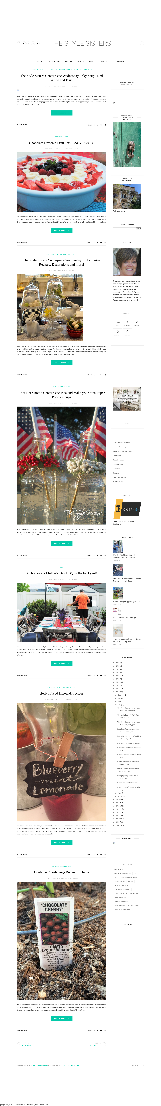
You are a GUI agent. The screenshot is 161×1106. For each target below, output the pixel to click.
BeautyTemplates (40, 1051)
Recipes (68, 61)
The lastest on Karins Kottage (124, 617)
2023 (118, 672)
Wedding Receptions (121, 901)
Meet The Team (53, 61)
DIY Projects (118, 61)
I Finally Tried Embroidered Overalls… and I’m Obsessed (124, 556)
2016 (118, 799)
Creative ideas (118, 460)
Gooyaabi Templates (70, 1051)
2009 (118, 822)
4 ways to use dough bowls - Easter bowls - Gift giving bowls (127, 640)
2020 (118, 682)
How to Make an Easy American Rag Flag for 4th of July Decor (127, 579)
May (119, 705)
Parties (104, 61)
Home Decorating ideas (129, 877)
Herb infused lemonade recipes (61, 679)
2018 (118, 688)
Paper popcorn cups (61, 424)
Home (39, 61)
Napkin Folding (119, 881)
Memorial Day (118, 464)
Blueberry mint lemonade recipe (61, 672)
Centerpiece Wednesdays (122, 873)
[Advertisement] (7, 14)
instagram (117, 335)
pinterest (127, 335)
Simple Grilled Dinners (122, 889)
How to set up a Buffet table (127, 783)
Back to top (137, 1051)
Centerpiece (117, 455)
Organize (116, 469)
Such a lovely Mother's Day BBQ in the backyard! (61, 558)
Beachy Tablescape (120, 447)
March (120, 796)
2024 (118, 669)
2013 (118, 809)
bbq (61, 552)
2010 (118, 819)
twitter (136, 325)
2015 (118, 803)
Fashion (80, 61)
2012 (118, 812)
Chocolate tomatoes (61, 851)
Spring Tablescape (120, 893)
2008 (118, 825)
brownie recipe (61, 137)
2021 (118, 679)
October (121, 695)
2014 (118, 806)
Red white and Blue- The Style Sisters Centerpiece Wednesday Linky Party (61, 70)
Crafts (92, 61)
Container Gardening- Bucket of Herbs (61, 857)
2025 (118, 666)
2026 (118, 663)
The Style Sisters (119, 477)
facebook (127, 325)
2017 (118, 692)
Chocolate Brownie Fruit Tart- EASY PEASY (61, 143)
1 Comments (22, 1015)
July (119, 698)
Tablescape (134, 893)
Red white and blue (121, 885)
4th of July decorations (121, 442)
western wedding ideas (122, 909)
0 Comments (22, 540)
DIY (135, 873)
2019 (118, 685)
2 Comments (22, 124)
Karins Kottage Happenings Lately (126, 601)
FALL (115, 877)
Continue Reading (61, 113)
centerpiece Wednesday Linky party (61, 254)
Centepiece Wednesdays (122, 451)
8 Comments (22, 411)
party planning (133, 905)
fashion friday (118, 482)
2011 (118, 815)
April (119, 793)
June (119, 701)
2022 (118, 676)
